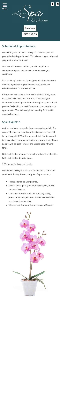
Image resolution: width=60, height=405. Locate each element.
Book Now (30, 28)
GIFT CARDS (30, 34)
